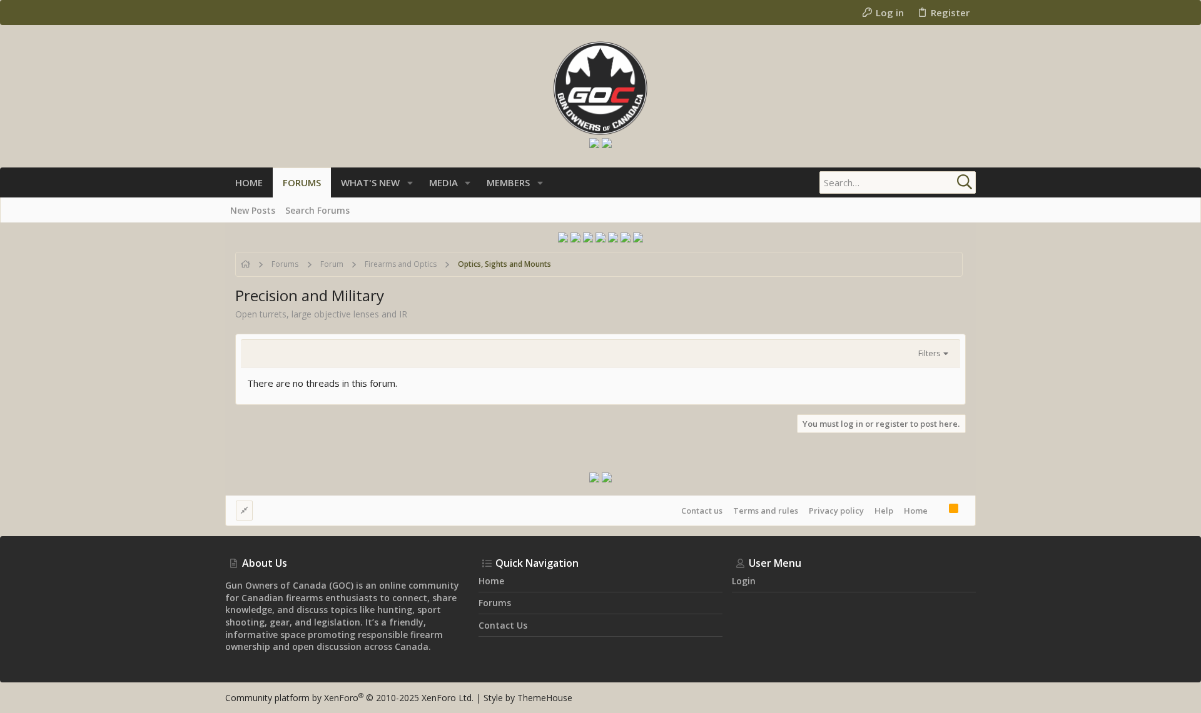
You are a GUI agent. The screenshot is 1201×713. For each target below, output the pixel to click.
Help (883, 510)
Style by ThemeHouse (528, 698)
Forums (495, 603)
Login (744, 581)
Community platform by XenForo (349, 698)
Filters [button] (929, 353)
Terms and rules (765, 510)
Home (916, 510)
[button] (410, 183)
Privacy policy (836, 510)
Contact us (701, 510)
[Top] (938, 510)
